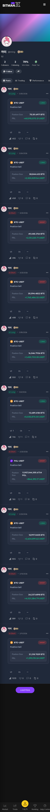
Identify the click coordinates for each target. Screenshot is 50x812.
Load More (25, 690)
